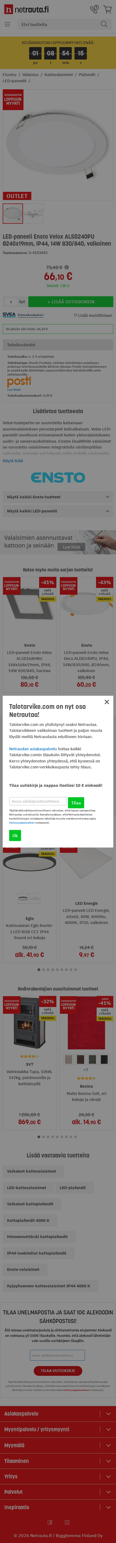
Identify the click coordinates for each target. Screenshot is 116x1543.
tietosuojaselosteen (22, 822)
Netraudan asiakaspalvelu (33, 748)
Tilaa (76, 802)
